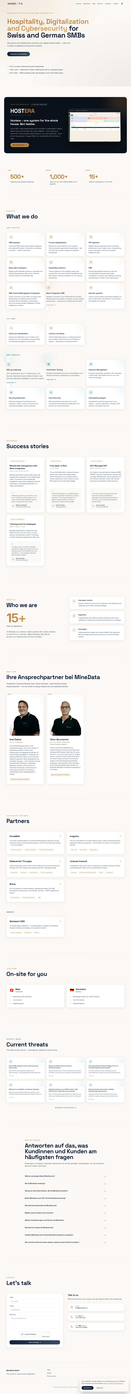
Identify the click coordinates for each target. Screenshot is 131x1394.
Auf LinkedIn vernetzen (21, 779)
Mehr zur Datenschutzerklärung (113, 1383)
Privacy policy (51, 1376)
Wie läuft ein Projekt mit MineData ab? (65, 1228)
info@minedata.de (78, 1003)
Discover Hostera (18, 145)
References (86, 3)
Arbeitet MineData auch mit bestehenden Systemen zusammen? (65, 1235)
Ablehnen (100, 1388)
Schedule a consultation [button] (18, 54)
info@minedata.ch (18, 1003)
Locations (108, 3)
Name (11, 1297)
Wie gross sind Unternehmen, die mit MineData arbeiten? (65, 1191)
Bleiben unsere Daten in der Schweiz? (65, 1213)
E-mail (12, 1306)
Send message (34, 1342)
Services (78, 3)
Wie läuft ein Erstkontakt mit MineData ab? (65, 1206)
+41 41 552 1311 (17, 1000)
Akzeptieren (88, 1388)
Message (13, 1314)
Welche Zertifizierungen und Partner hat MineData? (65, 1220)
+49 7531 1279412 (78, 1000)
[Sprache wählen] (122, 3)
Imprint (49, 1373)
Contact (115, 3)
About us (100, 3)
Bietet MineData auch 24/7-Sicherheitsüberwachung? (65, 1198)
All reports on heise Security (64, 1107)
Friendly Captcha (45, 1336)
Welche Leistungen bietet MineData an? (65, 1176)
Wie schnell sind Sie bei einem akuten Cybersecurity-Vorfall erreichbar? (65, 1242)
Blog (94, 3)
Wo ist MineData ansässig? (65, 1183)
